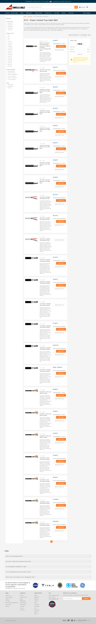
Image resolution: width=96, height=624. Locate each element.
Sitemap (7, 606)
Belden (22, 13)
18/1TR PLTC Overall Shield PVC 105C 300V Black (45, 164)
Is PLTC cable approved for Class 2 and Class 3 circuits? (18, 571)
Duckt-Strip (36, 610)
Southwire (36, 599)
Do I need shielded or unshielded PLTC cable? (16, 566)
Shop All (7, 13)
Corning (36, 600)
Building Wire (29, 13)
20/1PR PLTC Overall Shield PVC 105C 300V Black (45, 129)
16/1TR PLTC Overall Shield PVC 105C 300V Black (45, 147)
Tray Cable (56, 13)
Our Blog (7, 600)
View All (35, 613)
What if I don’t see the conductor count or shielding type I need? (20, 577)
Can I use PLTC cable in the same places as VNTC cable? (18, 561)
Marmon (36, 611)
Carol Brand (36, 606)
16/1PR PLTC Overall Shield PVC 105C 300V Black (45, 91)
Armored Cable (14, 13)
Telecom (64, 13)
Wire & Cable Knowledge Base (11, 602)
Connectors (71, 13)
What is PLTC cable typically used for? (14, 556)
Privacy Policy (8, 604)
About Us (7, 599)
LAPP (35, 608)
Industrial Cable (38, 13)
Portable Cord (48, 13)
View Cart (80, 54)
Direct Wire (36, 604)
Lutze (35, 602)
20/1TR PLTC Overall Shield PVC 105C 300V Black (45, 181)
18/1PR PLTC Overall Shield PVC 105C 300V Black (45, 112)
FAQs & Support (87, 13)
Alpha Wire (36, 597)
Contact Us (7, 595)
